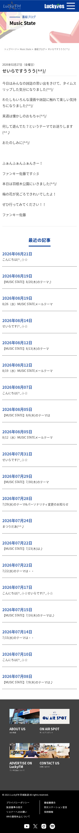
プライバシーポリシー (17, 802)
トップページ (10, 49)
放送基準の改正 (14, 807)
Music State (25, 49)
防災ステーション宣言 (55, 807)
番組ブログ (39, 49)
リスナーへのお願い (16, 811)
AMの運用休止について (18, 816)
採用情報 (48, 811)
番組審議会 (50, 802)
